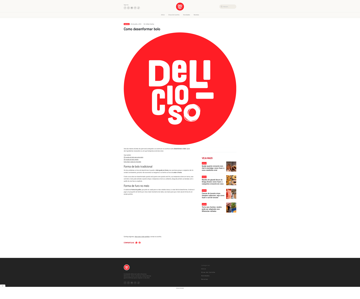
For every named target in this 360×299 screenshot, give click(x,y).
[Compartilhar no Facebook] (139, 243)
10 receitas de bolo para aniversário (133, 157)
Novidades (186, 15)
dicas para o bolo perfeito (142, 236)
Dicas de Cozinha (173, 15)
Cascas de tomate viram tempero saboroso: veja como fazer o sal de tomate (213, 195)
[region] (24, 284)
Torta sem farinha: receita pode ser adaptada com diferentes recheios (212, 209)
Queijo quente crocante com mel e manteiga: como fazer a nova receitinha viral (213, 168)
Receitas (196, 15)
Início (163, 15)
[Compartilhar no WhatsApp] (136, 243)
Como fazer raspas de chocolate (132, 162)
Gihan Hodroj (150, 24)
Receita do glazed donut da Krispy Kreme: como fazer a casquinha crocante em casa (213, 182)
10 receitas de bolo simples (131, 159)
